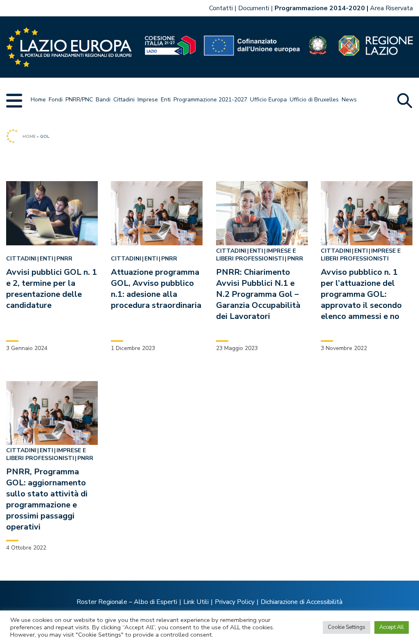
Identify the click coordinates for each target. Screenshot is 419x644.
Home (38, 99)
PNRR (64, 259)
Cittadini (124, 99)
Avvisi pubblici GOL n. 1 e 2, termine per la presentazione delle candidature (51, 289)
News (349, 99)
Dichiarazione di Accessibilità (301, 601)
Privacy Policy (235, 601)
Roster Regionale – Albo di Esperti (127, 601)
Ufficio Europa (268, 99)
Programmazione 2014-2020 (320, 8)
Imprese (147, 99)
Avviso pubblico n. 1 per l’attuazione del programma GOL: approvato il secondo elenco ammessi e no (361, 294)
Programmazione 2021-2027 (210, 99)
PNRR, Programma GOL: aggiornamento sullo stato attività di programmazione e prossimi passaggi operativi (47, 499)
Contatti (221, 8)
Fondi (56, 99)
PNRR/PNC (79, 99)
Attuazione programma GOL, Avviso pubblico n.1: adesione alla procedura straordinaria (156, 289)
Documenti (253, 8)
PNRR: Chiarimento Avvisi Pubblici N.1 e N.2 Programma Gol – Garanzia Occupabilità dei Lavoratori (258, 294)
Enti (166, 99)
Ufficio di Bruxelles (314, 99)
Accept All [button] (391, 627)
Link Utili (196, 601)
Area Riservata (391, 8)
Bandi (103, 99)
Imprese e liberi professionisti (256, 255)
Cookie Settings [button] (346, 627)
